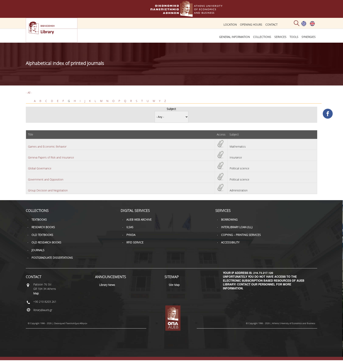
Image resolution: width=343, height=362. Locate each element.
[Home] (171, 15)
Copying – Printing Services (241, 235)
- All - (29, 92)
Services (280, 37)
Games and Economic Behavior (47, 146)
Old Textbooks (42, 235)
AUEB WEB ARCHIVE (139, 219)
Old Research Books (46, 242)
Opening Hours (251, 24)
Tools (294, 37)
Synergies (309, 37)
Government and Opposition (45, 179)
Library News (107, 285)
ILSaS (129, 227)
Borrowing (229, 219)
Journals (38, 250)
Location (230, 24)
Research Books (43, 227)
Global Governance (39, 168)
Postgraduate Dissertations (52, 257)
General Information (234, 37)
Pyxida (130, 235)
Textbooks (39, 219)
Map (36, 293)
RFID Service (135, 242)
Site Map (174, 285)
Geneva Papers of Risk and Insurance (51, 157)
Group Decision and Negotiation (48, 190)
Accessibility (230, 242)
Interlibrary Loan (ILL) (236, 227)
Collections (262, 37)
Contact (271, 24)
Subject (171, 109)
